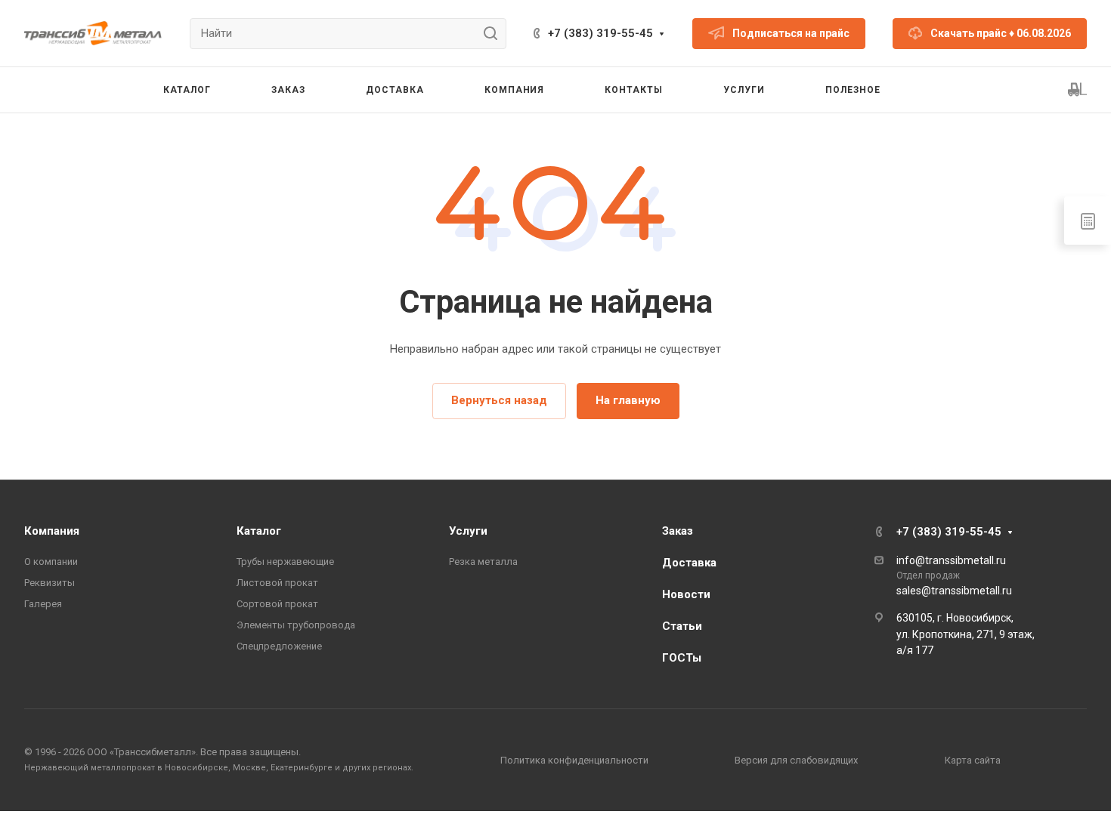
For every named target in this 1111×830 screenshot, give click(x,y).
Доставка (689, 562)
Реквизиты (49, 582)
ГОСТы (681, 658)
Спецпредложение (279, 646)
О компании (51, 561)
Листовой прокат (277, 582)
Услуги (468, 531)
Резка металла (483, 561)
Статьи (682, 626)
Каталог (259, 531)
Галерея (43, 603)
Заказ (677, 531)
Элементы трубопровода (296, 625)
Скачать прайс (1000, 33)
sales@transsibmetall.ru (954, 591)
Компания (51, 531)
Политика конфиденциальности (574, 760)
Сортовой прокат (277, 603)
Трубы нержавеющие (285, 561)
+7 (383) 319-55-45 (600, 33)
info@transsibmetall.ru (951, 560)
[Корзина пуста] (1077, 90)
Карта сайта (973, 760)
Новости (686, 594)
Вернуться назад (499, 400)
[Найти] (494, 33)
